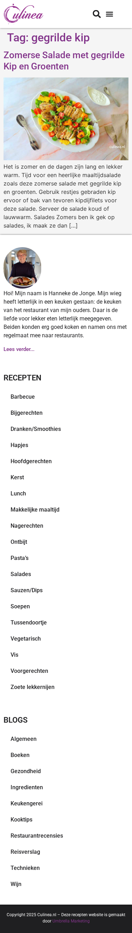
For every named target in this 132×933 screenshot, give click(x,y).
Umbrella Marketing (71, 921)
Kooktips (21, 819)
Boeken (20, 755)
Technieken (25, 868)
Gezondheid (26, 771)
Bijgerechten (27, 413)
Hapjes (19, 445)
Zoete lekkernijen (33, 687)
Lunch (18, 493)
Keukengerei (27, 803)
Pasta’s (20, 558)
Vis (14, 654)
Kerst (17, 477)
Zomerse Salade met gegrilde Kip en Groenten (64, 60)
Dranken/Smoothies (36, 429)
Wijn (16, 884)
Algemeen (24, 739)
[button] (109, 14)
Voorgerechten (29, 671)
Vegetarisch (26, 638)
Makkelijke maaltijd (35, 509)
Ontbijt (19, 542)
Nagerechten (27, 525)
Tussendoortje (29, 622)
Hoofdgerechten (31, 461)
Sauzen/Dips (27, 590)
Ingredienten (27, 787)
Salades (21, 574)
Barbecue (23, 396)
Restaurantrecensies (37, 835)
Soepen (20, 606)
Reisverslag (25, 852)
